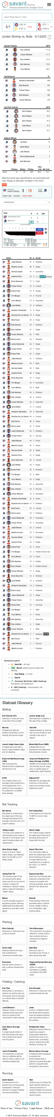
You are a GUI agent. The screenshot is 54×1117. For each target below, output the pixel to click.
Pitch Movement (36, 928)
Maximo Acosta (17, 267)
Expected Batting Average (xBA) (13, 759)
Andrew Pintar (16, 276)
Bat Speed (6, 810)
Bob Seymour (25, 64)
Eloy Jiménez (25, 50)
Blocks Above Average (38, 1051)
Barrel (19, 668)
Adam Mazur (24, 147)
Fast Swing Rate (36, 810)
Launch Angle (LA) (37, 715)
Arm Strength (34, 988)
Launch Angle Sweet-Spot (13, 744)
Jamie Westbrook (17, 344)
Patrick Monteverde (27, 156)
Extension (6, 962)
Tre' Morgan (15, 296)
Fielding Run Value (37, 1027)
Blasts (5, 898)
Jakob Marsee (16, 262)
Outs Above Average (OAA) (11, 1028)
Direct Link (7, 196)
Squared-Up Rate (36, 874)
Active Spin (7, 947)
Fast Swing (19, 674)
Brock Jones (15, 339)
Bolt (31, 1080)
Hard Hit (18, 664)
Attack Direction (36, 849)
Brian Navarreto (17, 281)
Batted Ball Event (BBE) (39, 744)
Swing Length (8, 830)
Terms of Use (6, 1108)
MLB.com (49, 1108)
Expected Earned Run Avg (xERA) (41, 963)
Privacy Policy (21, 1108)
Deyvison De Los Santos (20, 315)
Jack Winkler (16, 305)
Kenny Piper (15, 291)
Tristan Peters (24, 90)
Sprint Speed (7, 1080)
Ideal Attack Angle (10, 849)
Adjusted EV (34, 778)
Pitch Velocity (8, 928)
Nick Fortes (15, 320)
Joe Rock (23, 142)
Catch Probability (10, 1051)
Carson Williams (26, 55)
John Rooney (24, 152)
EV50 (4, 778)
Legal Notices (36, 1108)
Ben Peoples (27, 111)
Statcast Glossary (17, 702)
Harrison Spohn (16, 272)
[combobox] (27, 16)
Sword (17, 677)
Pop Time (6, 988)
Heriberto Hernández (26, 81)
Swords (32, 898)
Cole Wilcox (26, 126)
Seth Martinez (25, 161)
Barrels (5, 727)
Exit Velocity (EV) (9, 715)
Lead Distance (9, 1007)
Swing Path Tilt (9, 874)
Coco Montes (25, 69)
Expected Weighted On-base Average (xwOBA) (40, 759)
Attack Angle (34, 830)
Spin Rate (33, 947)
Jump (31, 1007)
